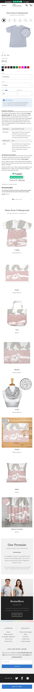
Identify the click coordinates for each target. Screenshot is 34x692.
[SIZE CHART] (6, 90)
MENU (4, 5)
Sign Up (17, 666)
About (8, 632)
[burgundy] (8, 67)
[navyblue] (2, 67)
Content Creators (25, 641)
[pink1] (22, 67)
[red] (28, 67)
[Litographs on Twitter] (16, 678)
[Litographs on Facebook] (22, 678)
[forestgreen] (14, 67)
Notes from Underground (17, 13)
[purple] (25, 67)
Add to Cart (17, 686)
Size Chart (25, 636)
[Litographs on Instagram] (27, 678)
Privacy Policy (8, 641)
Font (3, 73)
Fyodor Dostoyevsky (17, 15)
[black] (2, 70)
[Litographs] (17, 5)
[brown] (5, 67)
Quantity (20, 90)
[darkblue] (11, 67)
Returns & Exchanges (26, 632)
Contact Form (25, 639)
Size (3, 90)
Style (3, 81)
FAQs (25, 634)
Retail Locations (8, 634)
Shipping (9, 155)
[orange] (19, 67)
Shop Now (17, 614)
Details (7, 111)
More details (25, 159)
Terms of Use (8, 639)
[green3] (17, 67)
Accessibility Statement (8, 636)
